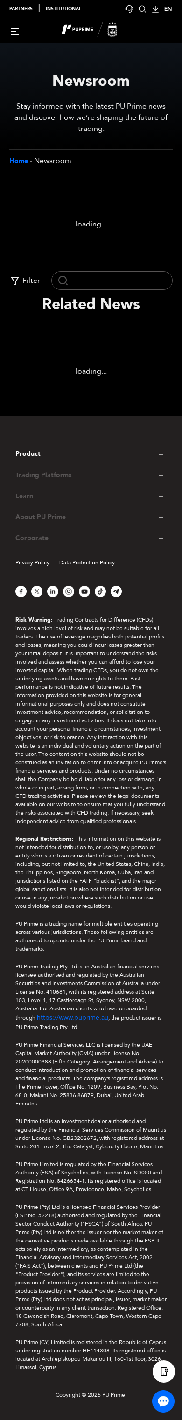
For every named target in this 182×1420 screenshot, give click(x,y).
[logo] (97, 31)
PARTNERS (21, 9)
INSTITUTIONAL (63, 9)
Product (28, 453)
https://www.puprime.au (72, 1017)
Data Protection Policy (87, 562)
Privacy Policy (32, 562)
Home (18, 161)
